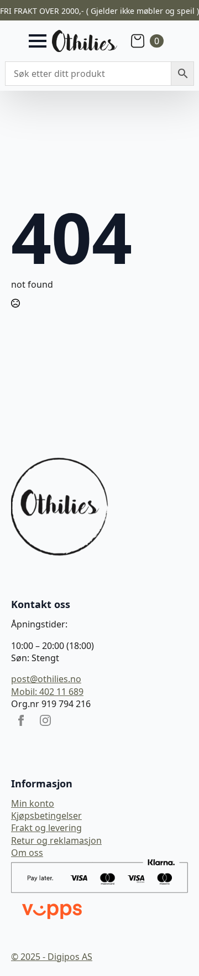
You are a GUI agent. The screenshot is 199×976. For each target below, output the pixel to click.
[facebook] (21, 720)
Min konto (32, 803)
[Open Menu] (37, 41)
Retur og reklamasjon (56, 840)
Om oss (27, 853)
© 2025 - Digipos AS (51, 957)
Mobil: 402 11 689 (47, 692)
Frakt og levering (46, 828)
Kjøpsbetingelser (46, 815)
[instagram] (45, 720)
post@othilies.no (46, 679)
